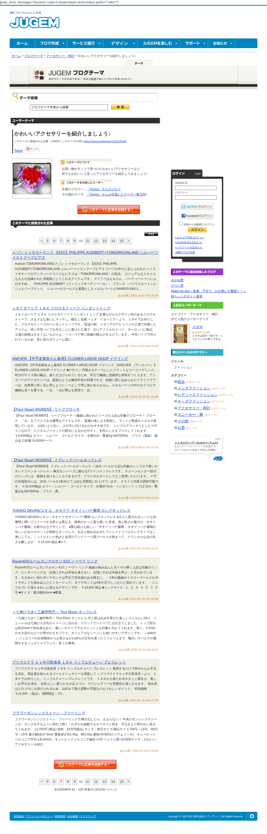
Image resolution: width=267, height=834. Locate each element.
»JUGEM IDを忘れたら (188, 242)
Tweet (18, 151)
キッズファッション (194, 401)
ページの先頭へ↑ (251, 816)
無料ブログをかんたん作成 (25, 12)
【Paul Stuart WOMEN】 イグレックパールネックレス (57, 460)
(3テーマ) (191, 428)
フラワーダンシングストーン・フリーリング (48, 713)
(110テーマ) (218, 388)
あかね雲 (177, 280)
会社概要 (73, 816)
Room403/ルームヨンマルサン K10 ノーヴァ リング (55, 561)
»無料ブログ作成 (185, 252)
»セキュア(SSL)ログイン (189, 237)
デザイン (120, 43)
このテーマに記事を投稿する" (85, 764)
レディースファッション (198, 395)
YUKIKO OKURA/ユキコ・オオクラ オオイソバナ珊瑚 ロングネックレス (71, 510)
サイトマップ (88, 816)
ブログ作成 (51, 43)
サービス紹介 (85, 43)
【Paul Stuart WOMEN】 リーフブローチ (46, 409)
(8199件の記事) (201, 332)
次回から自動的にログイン (199, 224)
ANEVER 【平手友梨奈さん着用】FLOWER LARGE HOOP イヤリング (70, 358)
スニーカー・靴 (190, 414)
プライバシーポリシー (39, 816)
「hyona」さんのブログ (104, 189)
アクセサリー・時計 (194, 408)
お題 (181, 427)
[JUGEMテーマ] (139, 63)
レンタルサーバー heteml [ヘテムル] (196, 442)
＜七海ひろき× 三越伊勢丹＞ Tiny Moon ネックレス (54, 612)
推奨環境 (60, 816)
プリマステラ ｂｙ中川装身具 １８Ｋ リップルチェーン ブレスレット (69, 662)
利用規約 (19, 816)
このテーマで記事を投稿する (108, 209)
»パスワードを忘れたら (189, 247)
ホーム (22, 43)
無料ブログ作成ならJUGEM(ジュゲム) (34, 25)
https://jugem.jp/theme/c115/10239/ (105, 141)
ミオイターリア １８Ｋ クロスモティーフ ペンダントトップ (61, 308)
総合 (181, 381)
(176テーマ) (193, 382)
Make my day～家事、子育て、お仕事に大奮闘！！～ (208, 291)
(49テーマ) (196, 421)
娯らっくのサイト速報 (186, 296)
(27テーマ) (217, 401)
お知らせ (221, 43)
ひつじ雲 (177, 285)
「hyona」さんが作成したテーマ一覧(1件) (117, 194)
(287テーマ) (226, 395)
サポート (194, 43)
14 (113, 241)
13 (104, 241)
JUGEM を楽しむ (159, 43)
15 (122, 241)
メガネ (197, 327)
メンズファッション (194, 388)
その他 (183, 421)
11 (87, 241)
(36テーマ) (210, 414)
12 (96, 241)
